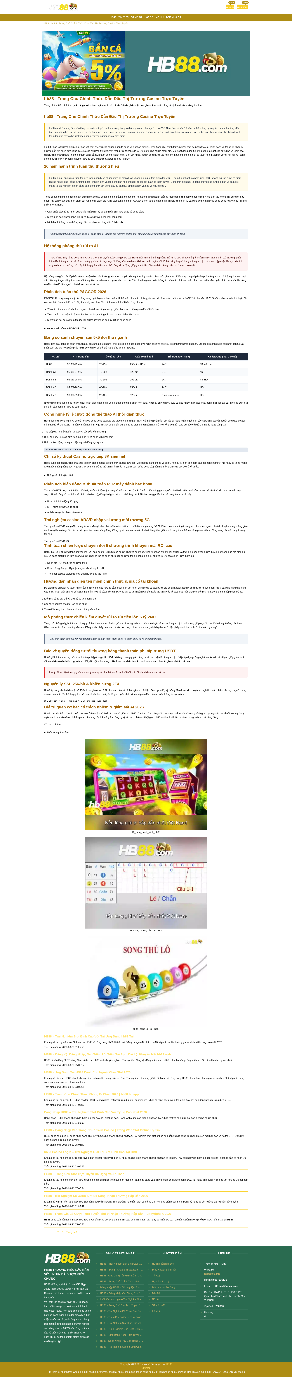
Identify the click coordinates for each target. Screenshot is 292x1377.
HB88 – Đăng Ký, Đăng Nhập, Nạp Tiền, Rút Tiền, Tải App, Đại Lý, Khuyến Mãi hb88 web (107, 1054)
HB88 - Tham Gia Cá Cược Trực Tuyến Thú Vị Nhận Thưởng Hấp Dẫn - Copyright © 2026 (108, 1213)
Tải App (156, 1275)
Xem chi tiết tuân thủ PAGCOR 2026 (66, 328)
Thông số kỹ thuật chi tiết (60, 475)
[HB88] (64, 7)
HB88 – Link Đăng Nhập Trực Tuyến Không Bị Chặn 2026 (122, 1335)
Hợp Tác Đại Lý (160, 1281)
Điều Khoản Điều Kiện (164, 1269)
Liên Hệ (156, 1311)
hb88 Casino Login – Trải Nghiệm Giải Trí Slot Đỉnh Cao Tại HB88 (91, 1152)
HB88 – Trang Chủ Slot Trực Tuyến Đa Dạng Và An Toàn (84, 1174)
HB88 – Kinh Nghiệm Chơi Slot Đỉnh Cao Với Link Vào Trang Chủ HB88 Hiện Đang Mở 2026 (122, 1329)
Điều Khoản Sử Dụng (164, 1287)
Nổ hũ (155, 1299)
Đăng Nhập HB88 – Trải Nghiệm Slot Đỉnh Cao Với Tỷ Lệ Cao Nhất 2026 (95, 1112)
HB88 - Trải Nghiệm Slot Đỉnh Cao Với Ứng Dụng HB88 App (122, 1323)
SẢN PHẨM (158, 1305)
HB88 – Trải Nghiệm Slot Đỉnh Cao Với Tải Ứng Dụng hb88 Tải (89, 1036)
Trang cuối (72, 1232)
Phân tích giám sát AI (58, 732)
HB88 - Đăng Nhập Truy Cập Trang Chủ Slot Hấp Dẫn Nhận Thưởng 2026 (122, 1341)
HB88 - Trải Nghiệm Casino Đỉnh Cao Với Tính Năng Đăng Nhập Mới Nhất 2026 (122, 1347)
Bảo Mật (156, 1293)
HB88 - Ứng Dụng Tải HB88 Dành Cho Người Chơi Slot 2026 (87, 1072)
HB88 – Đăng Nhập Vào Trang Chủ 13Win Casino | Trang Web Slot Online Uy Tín (102, 1130)
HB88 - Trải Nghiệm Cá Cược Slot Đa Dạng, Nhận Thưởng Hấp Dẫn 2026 (96, 1195)
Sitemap (146, 1368)
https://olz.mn (212, 1273)
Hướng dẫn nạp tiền (163, 1263)
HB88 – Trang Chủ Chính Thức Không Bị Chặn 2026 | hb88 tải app (91, 1094)
